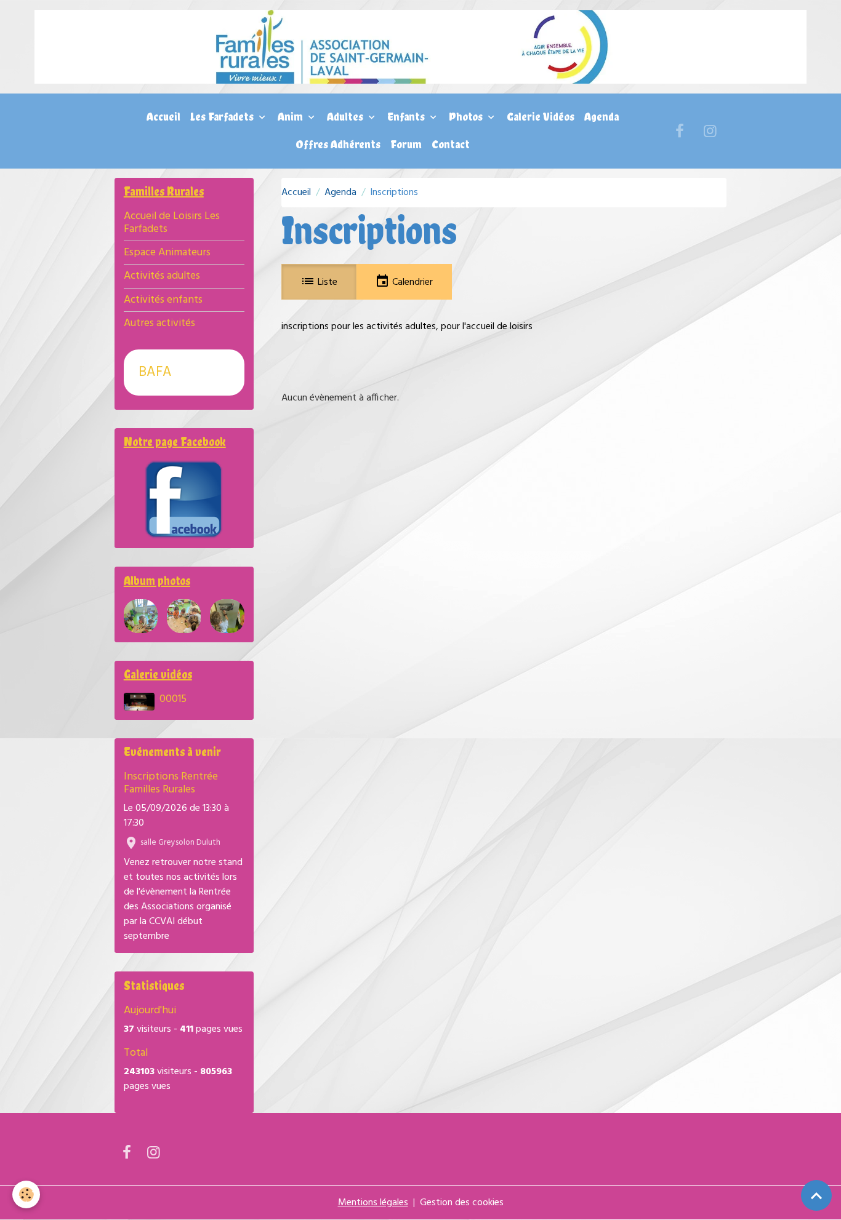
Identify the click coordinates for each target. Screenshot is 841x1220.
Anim (291, 117)
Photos (467, 117)
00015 (173, 699)
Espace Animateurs (167, 252)
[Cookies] (26, 1194)
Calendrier (411, 282)
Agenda (601, 117)
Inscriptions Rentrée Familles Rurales (171, 783)
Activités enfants (163, 299)
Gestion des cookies (462, 1202)
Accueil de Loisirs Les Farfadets (172, 223)
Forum (406, 144)
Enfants (407, 117)
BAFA (155, 372)
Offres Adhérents (338, 144)
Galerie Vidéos (540, 117)
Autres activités (159, 323)
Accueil (163, 117)
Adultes (346, 117)
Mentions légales (373, 1203)
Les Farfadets (223, 117)
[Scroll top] (816, 1195)
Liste (326, 282)
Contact (451, 144)
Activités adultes (162, 275)
